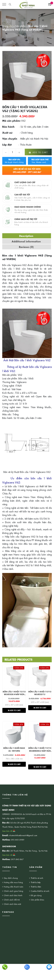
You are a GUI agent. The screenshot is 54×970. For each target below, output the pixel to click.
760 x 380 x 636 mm (14, 758)
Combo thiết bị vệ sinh (40, 891)
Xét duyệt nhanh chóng (14, 161)
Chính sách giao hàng (13, 891)
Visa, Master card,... (40, 161)
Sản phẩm (20, 26)
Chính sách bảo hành (13, 895)
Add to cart (40, 152)
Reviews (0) (26, 246)
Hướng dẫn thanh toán (13, 886)
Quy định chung (11, 878)
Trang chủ (7, 26)
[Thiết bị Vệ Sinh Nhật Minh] (27, 4)
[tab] (26, 235)
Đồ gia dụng (36, 895)
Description (26, 235)
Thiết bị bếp (35, 882)
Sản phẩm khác (37, 899)
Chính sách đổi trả (12, 899)
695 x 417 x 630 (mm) (14, 704)
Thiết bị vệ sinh (37, 878)
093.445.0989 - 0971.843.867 (27, 170)
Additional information (26, 241)
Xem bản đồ (7, 831)
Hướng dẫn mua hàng (13, 882)
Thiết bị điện (36, 886)
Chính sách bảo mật (12, 904)
